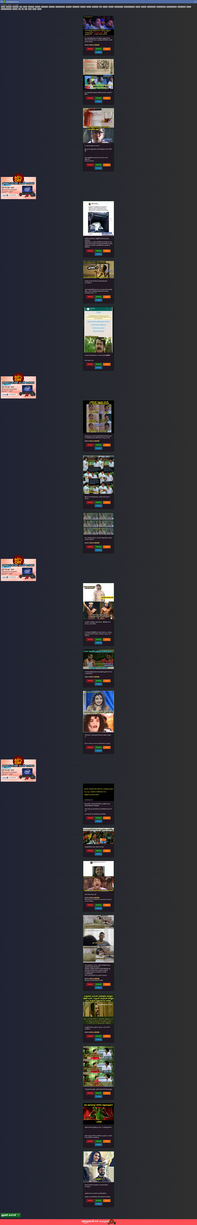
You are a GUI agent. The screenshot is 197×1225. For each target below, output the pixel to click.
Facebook (98, 52)
